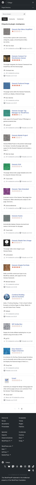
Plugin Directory (6, 7)
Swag (21, 441)
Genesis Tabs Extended (20, 189)
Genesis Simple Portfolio (20, 265)
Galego (8, 462)
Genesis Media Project (20, 135)
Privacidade (5, 426)
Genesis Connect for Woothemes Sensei (19, 57)
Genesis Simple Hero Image (21, 240)
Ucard (14, 378)
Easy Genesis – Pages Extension (18, 350)
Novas (4, 421)
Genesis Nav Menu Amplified (22, 29)
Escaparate (22, 418)
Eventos (21, 435)
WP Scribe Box (17, 324)
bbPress (5, 452)
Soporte (4, 435)
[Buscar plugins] (24, 14)
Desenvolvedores (7, 438)
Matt (4, 449)
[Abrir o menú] (33, 2)
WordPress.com (7, 446)
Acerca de (5, 418)
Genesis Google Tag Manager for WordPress (20, 111)
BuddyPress (6, 455)
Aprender (4, 432)
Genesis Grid (16, 164)
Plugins (21, 424)
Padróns (21, 426)
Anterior (15, 408)
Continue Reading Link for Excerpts (18, 295)
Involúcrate (22, 432)
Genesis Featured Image (20, 83)
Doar (21, 438)
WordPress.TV (7, 441)
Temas (21, 421)
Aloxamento (5, 424)
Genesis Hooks (17, 216)
